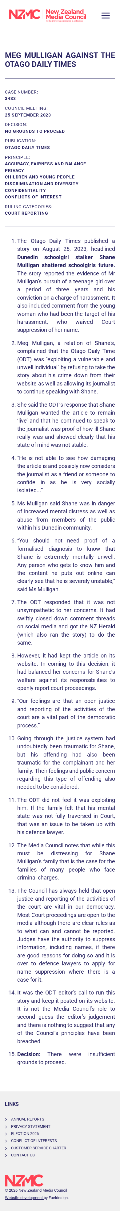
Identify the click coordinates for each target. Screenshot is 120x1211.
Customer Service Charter (38, 1148)
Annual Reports (27, 1119)
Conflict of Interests (34, 1140)
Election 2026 (25, 1133)
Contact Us (23, 1155)
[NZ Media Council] (47, 15)
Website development (24, 1197)
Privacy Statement (30, 1126)
